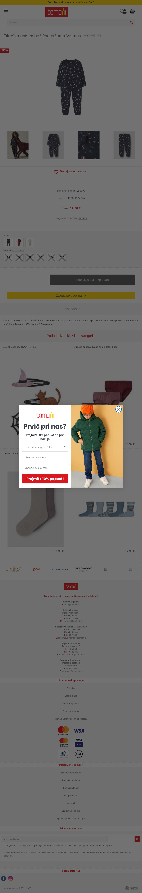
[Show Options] (65, 447)
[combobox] (44, 447)
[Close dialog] (119, 409)
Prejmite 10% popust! (45, 478)
